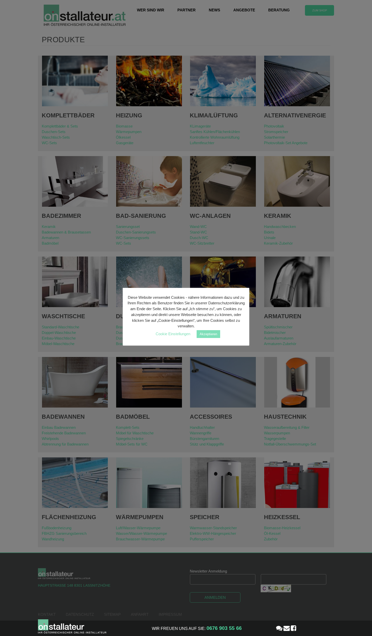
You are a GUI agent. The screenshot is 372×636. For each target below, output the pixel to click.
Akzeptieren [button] (208, 334)
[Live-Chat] (279, 628)
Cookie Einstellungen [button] (173, 334)
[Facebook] (293, 628)
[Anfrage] (286, 628)
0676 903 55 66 (224, 628)
